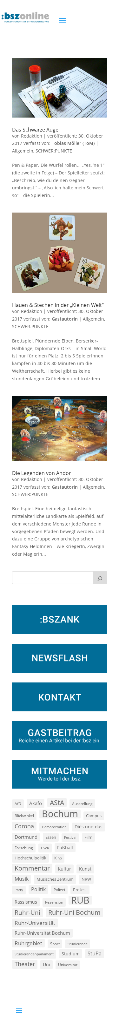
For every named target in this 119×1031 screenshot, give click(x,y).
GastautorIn (65, 319)
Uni (46, 964)
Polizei (59, 889)
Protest (80, 889)
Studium (71, 954)
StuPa (95, 953)
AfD (18, 803)
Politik (38, 889)
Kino (58, 857)
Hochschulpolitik (30, 858)
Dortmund (26, 837)
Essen (50, 837)
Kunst (85, 869)
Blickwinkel (24, 815)
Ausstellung (82, 803)
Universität (67, 964)
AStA (57, 802)
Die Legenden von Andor (41, 473)
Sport (55, 943)
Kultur (64, 868)
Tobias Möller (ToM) (73, 143)
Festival (70, 837)
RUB (80, 900)
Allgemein (22, 151)
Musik (22, 878)
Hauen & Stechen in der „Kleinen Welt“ (58, 305)
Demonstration (54, 826)
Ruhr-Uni (27, 912)
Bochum (60, 814)
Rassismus (26, 902)
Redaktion (31, 136)
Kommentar (32, 868)
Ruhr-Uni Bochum (74, 912)
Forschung (24, 848)
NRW (86, 879)
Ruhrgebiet (28, 943)
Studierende (78, 943)
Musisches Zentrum (55, 879)
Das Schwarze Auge (35, 129)
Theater (25, 964)
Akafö (35, 803)
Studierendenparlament (34, 954)
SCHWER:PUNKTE (54, 151)
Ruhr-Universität (35, 922)
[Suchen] (100, 577)
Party (19, 890)
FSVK (45, 847)
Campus (94, 815)
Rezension (54, 902)
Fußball (65, 847)
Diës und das (88, 827)
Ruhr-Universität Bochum (42, 932)
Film (88, 837)
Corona (24, 826)
